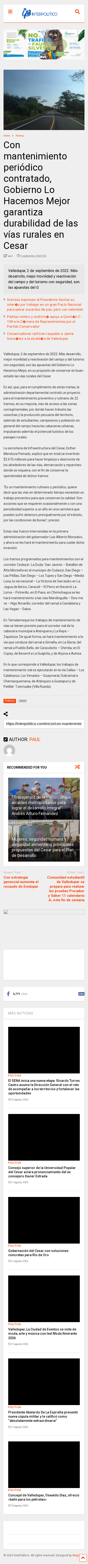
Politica (14, 1075)
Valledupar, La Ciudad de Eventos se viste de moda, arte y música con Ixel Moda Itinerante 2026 (42, 1333)
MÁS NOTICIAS (20, 1013)
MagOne (78, 1555)
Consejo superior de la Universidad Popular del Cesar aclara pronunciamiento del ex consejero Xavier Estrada (42, 1172)
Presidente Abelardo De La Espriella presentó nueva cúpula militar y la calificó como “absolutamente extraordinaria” (43, 1416)
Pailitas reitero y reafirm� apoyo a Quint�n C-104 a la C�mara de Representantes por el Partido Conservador (44, 321)
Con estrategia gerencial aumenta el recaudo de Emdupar (21, 882)
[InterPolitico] (37, 18)
